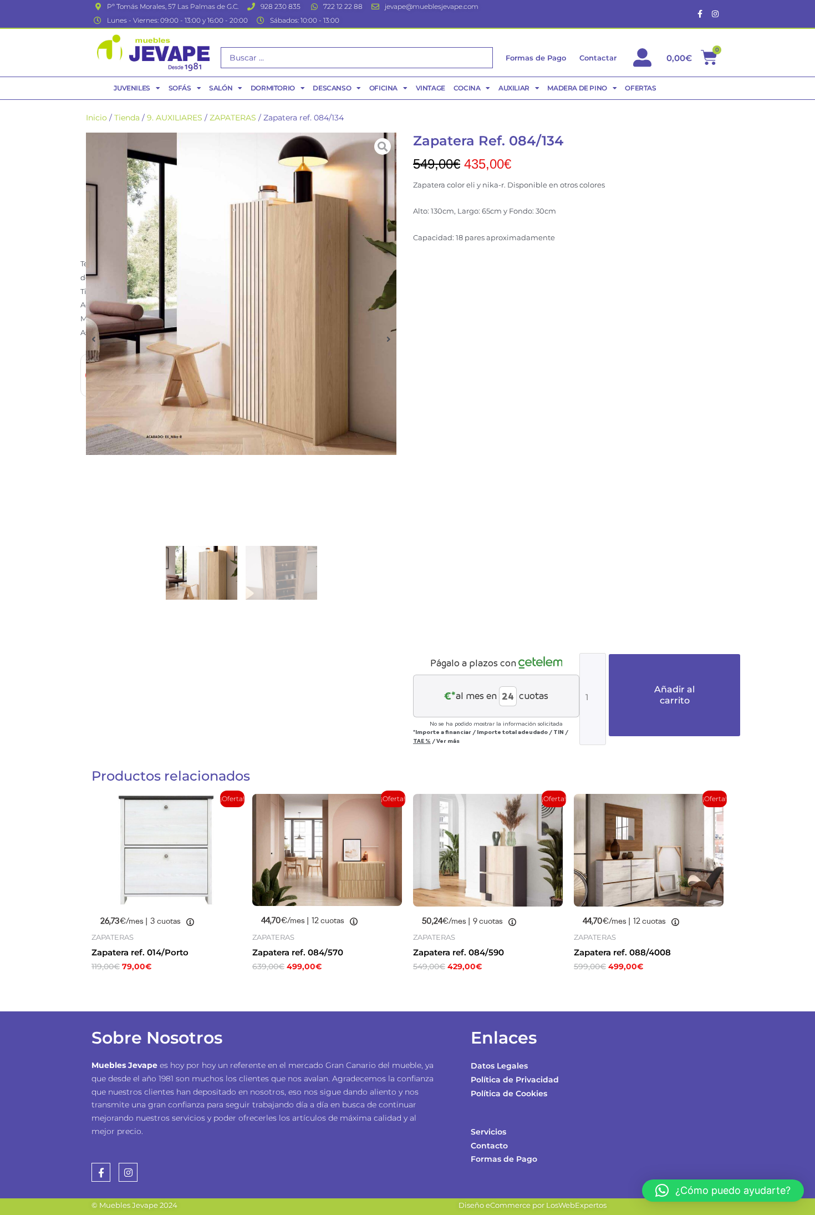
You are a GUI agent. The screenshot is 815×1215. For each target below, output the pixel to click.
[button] (93, 339)
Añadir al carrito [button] (147, 990)
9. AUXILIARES (174, 117)
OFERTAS (640, 88)
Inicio (96, 117)
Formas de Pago (504, 1159)
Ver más (448, 741)
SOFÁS (180, 88)
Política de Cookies (509, 1093)
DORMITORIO (273, 88)
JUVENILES (132, 88)
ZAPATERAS (233, 117)
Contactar (598, 57)
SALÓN (220, 88)
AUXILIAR (513, 88)
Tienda (127, 117)
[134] (241, 294)
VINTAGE (430, 88)
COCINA (467, 88)
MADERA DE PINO (577, 88)
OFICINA (383, 88)
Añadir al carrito (674, 695)
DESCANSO (332, 88)
